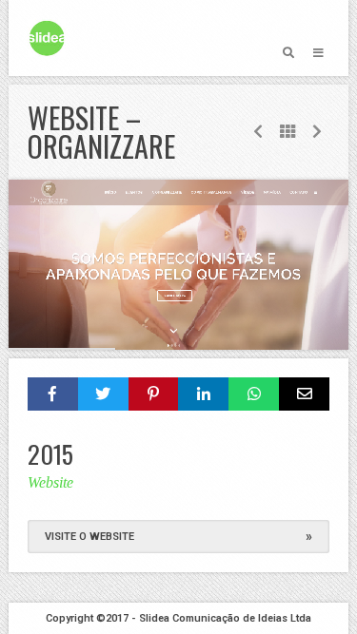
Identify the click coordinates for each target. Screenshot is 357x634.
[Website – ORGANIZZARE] (178, 265)
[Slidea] (47, 38)
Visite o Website (178, 536)
